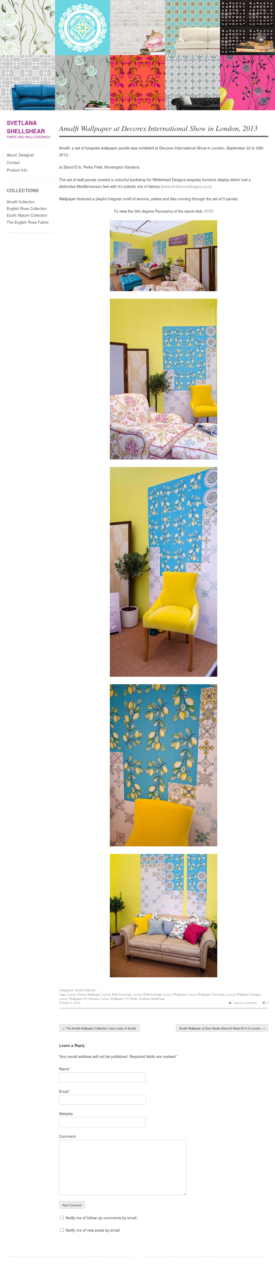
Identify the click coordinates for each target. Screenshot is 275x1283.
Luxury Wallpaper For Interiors (79, 998)
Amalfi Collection (85, 990)
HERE (208, 211)
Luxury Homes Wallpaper (83, 994)
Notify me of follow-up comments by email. (102, 1217)
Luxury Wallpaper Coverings (206, 994)
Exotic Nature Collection (27, 215)
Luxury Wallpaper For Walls (119, 998)
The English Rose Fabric (28, 222)
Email (65, 1091)
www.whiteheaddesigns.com (186, 186)
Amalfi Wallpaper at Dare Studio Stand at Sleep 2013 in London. (222, 1028)
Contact (13, 162)
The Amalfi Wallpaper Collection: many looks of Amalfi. (99, 1028)
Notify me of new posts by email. (93, 1230)
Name (65, 1068)
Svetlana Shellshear (152, 998)
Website (66, 1113)
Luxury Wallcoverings (147, 994)
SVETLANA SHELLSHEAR (26, 127)
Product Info (17, 170)
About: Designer (20, 155)
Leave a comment (245, 1003)
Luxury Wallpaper (174, 994)
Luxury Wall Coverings (117, 994)
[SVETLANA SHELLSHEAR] (137, 56)
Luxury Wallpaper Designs (244, 994)
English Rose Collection (27, 208)
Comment (67, 1136)
